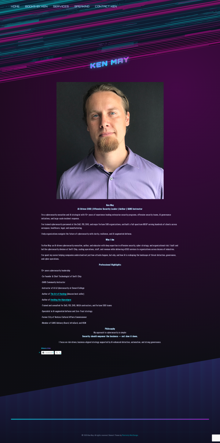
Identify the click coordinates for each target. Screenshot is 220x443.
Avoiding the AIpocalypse (61, 299)
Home (15, 6)
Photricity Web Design (130, 435)
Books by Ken (36, 6)
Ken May (110, 63)
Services (61, 6)
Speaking (81, 6)
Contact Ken (106, 6)
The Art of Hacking (58, 293)
